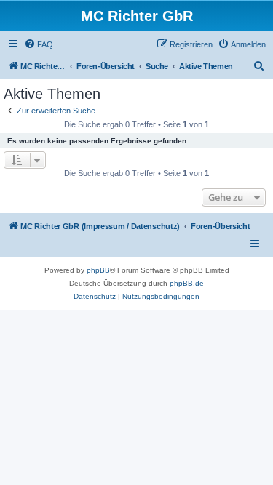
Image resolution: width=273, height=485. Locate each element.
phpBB (98, 270)
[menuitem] (38, 44)
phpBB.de (187, 283)
